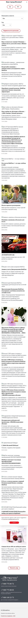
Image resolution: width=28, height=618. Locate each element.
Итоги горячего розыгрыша (11, 205)
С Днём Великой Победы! (10, 445)
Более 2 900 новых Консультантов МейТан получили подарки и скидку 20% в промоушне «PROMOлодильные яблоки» (14, 392)
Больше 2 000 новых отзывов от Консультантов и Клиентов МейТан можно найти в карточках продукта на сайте (13, 362)
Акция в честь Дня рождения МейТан (14, 269)
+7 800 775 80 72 (7, 584)
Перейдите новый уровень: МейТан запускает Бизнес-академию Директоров (13, 90)
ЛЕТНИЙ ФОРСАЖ (8, 255)
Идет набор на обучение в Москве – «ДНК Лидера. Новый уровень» (13, 112)
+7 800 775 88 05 (7, 590)
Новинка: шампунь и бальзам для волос (13, 220)
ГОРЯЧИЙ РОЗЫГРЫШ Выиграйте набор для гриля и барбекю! (14, 512)
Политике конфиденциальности (10, 519)
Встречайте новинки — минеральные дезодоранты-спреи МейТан (13, 68)
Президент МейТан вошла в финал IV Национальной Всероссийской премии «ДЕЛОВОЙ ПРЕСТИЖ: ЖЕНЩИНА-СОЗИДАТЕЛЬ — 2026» (14, 330)
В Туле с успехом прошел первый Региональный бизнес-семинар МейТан (13, 482)
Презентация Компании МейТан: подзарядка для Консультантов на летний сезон (13, 290)
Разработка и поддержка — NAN (8, 615)
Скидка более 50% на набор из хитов (14, 546)
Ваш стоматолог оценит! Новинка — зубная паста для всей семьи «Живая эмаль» (14, 43)
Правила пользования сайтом (8, 613)
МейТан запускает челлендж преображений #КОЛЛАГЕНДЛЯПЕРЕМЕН (11, 461)
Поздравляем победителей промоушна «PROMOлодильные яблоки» (12, 422)
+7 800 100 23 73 (7, 597)
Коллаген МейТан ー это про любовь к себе (14, 164)
